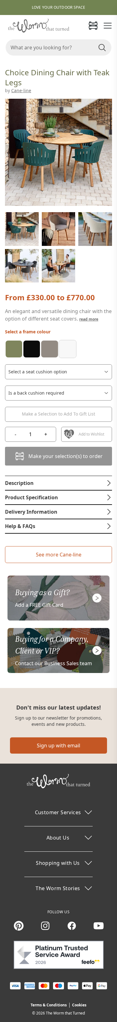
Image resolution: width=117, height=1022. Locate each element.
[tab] (58, 483)
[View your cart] (93, 25)
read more (88, 319)
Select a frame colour (28, 332)
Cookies (79, 1005)
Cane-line (21, 90)
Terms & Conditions (49, 1005)
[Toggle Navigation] (108, 25)
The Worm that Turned (65, 1013)
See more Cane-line (58, 554)
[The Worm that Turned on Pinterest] (19, 926)
